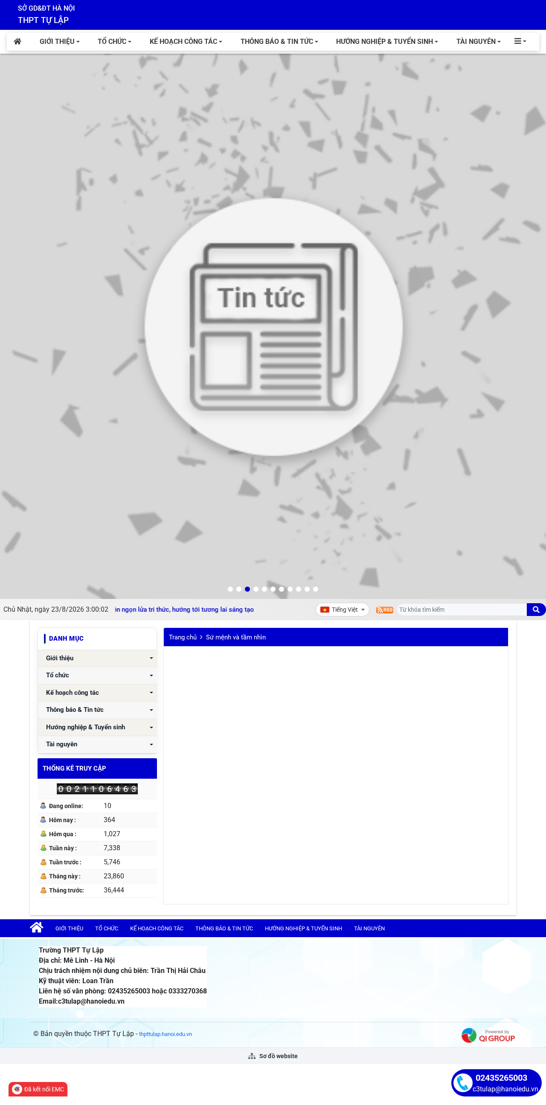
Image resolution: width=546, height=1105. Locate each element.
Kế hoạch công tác (183, 41)
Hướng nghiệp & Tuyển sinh (384, 41)
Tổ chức (112, 41)
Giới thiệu (57, 41)
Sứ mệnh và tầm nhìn (236, 637)
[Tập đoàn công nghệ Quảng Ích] (488, 1035)
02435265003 (501, 1078)
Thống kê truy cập (74, 768)
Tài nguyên (476, 41)
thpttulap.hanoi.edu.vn (165, 1034)
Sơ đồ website (278, 1056)
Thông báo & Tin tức (277, 41)
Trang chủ (183, 637)
